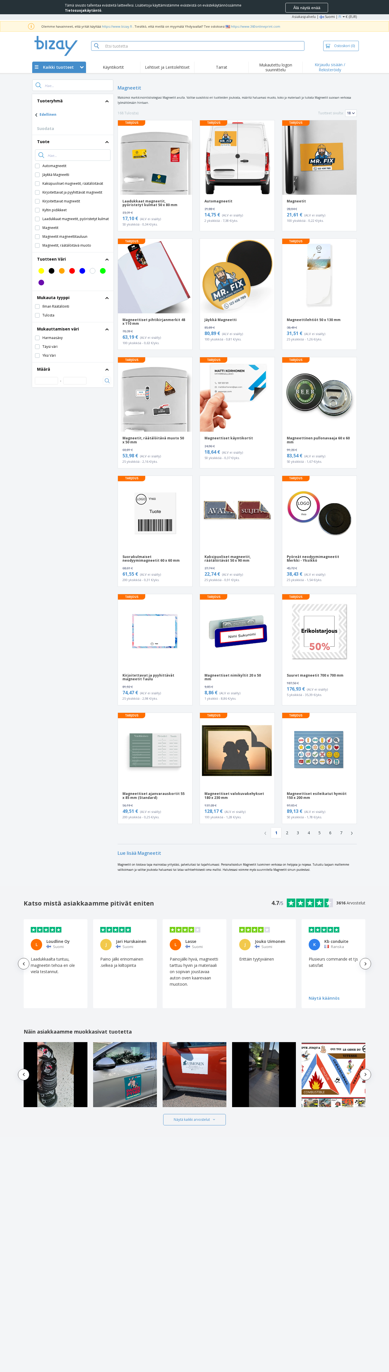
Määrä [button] (43, 369)
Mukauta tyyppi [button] (53, 297)
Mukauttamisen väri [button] (58, 329)
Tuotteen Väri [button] (51, 259)
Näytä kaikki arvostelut (192, 1119)
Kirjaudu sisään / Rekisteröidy (330, 67)
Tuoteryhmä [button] (50, 100)
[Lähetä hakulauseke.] (38, 85)
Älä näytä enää (306, 7)
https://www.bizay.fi (117, 26)
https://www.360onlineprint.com (255, 26)
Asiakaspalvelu (304, 16)
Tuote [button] (43, 141)
